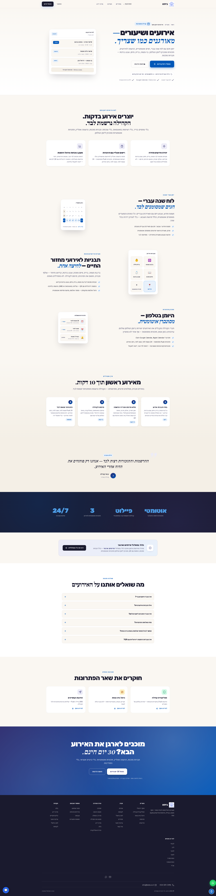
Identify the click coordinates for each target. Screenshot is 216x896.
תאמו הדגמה (97, 771)
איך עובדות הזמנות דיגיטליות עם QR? (138, 639)
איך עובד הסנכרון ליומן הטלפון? (140, 614)
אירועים (142, 823)
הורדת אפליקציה (95, 830)
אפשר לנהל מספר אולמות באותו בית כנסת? (136, 631)
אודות (121, 808)
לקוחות (120, 812)
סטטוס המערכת (75, 819)
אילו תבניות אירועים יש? (143, 605)
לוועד (172, 855)
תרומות (142, 819)
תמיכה (109, 4)
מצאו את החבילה (95, 819)
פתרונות (127, 4)
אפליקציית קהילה (138, 812)
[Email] (110, 877)
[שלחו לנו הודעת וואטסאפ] (213, 883)
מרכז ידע (100, 4)
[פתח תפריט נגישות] (211, 891)
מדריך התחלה (96, 815)
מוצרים (167, 25)
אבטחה (77, 815)
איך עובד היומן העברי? (143, 597)
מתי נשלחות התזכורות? (143, 622)
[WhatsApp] (106, 877)
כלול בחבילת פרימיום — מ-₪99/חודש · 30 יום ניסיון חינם (151, 74)
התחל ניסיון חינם (164, 64)
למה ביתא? (119, 815)
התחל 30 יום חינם (117, 771)
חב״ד (172, 865)
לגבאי (172, 844)
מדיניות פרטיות (75, 812)
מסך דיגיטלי (140, 808)
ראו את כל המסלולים (76, 548)
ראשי (172, 25)
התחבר (59, 4)
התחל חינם (48, 4)
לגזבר (172, 851)
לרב (173, 847)
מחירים (118, 4)
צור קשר (120, 826)
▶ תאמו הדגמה (139, 64)
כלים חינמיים (54, 815)
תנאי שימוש (76, 808)
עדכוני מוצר (119, 823)
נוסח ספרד (170, 858)
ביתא (165, 4)
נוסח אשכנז (170, 862)
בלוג (100, 826)
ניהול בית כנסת (139, 815)
